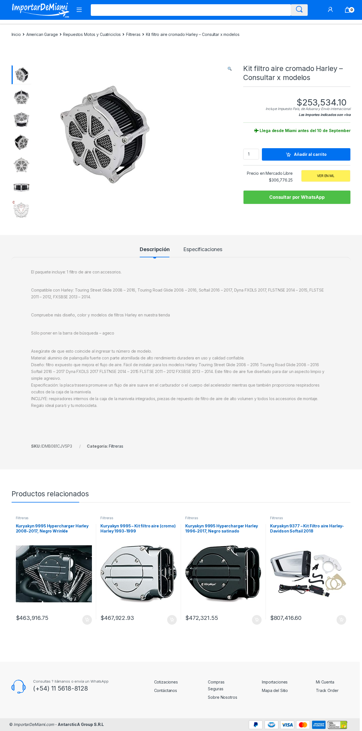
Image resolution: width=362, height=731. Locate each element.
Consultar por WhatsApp (297, 197)
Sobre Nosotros (222, 697)
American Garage (42, 34)
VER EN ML (326, 176)
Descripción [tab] (154, 249)
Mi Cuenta (325, 682)
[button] (229, 69)
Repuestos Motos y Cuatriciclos (92, 34)
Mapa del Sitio (275, 690)
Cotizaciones (166, 682)
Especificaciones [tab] (202, 249)
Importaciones (275, 682)
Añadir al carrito (310, 154)
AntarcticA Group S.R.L (81, 724)
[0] (347, 10)
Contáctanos (165, 690)
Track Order (327, 690)
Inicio (16, 34)
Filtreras (133, 34)
